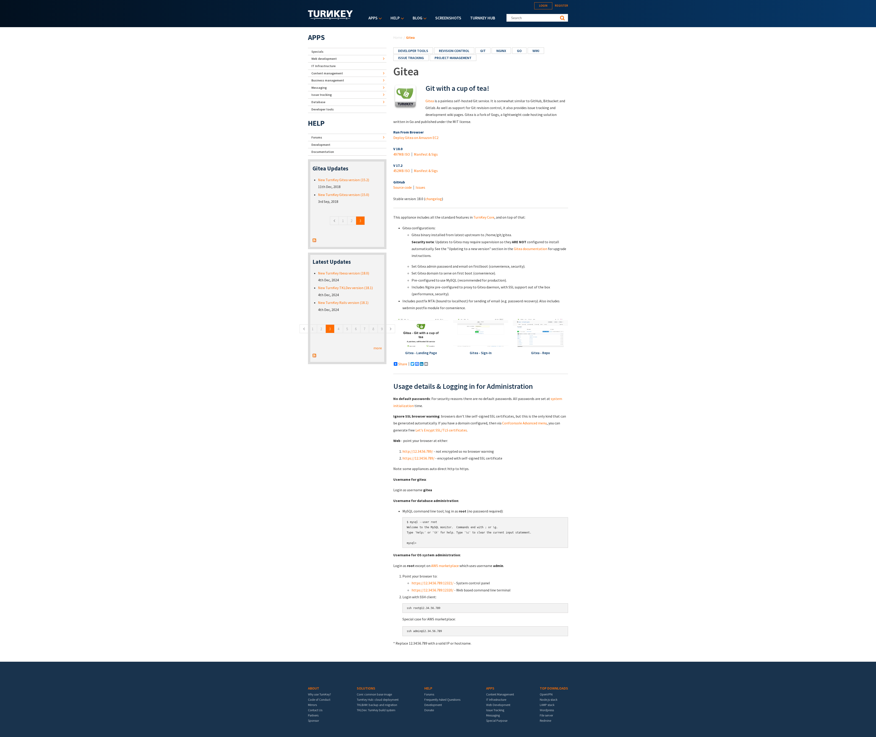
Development (320, 145)
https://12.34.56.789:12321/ (433, 583)
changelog (433, 198)
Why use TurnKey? (319, 694)
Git (483, 50)
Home (397, 37)
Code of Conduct (319, 700)
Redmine (545, 721)
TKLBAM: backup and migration (377, 705)
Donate (429, 710)
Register (561, 6)
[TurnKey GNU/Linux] (330, 18)
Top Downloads (554, 688)
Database (318, 102)
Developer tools (413, 50)
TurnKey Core (483, 217)
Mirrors (312, 705)
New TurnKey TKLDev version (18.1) (345, 287)
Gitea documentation (530, 248)
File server (546, 715)
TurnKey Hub (482, 18)
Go (519, 50)
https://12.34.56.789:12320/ (433, 590)
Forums (316, 137)
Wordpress (547, 710)
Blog (416, 18)
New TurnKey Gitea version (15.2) (343, 180)
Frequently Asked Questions (442, 700)
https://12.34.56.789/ (418, 458)
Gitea (429, 101)
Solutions (366, 688)
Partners (313, 715)
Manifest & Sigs (426, 154)
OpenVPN (546, 694)
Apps (372, 18)
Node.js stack (548, 700)
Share (402, 364)
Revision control (454, 50)
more (377, 348)
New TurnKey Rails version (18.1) (343, 302)
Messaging (319, 88)
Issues (420, 187)
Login (543, 6)
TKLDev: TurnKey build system (376, 710)
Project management (453, 57)
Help (394, 18)
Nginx (501, 50)
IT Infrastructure (323, 66)
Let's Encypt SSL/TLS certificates (441, 430)
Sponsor (313, 721)
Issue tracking (411, 57)
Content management (327, 73)
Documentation (322, 152)
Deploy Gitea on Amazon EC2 (415, 137)
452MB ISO (401, 170)
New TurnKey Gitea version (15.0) (343, 194)
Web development (324, 59)
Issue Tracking (495, 710)
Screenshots (448, 18)
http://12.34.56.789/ (417, 451)
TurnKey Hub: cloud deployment (378, 700)
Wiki (535, 50)
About (313, 688)
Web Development (498, 705)
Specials (317, 52)
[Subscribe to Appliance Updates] (314, 240)
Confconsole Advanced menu (524, 423)
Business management (327, 80)
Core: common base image (374, 694)
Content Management (500, 694)
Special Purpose (496, 721)
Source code (402, 187)
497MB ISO (401, 154)
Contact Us (315, 710)
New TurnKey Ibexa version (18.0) (343, 273)
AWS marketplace (445, 565)
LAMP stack (547, 705)
